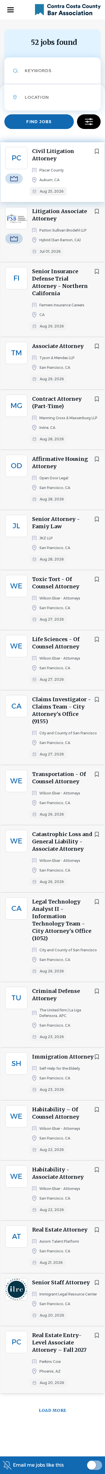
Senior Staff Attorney (61, 1282)
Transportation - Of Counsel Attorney (59, 778)
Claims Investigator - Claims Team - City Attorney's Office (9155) (61, 710)
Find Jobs (39, 121)
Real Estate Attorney (60, 1229)
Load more (52, 1410)
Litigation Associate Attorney (59, 215)
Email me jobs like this (38, 1465)
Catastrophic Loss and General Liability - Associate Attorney (62, 841)
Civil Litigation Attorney (53, 155)
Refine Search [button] (89, 121)
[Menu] (10, 9)
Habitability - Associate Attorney (58, 1173)
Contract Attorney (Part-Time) (57, 402)
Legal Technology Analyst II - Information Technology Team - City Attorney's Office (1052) (61, 920)
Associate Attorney (58, 346)
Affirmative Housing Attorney (60, 463)
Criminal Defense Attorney (56, 995)
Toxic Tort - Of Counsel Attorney (55, 583)
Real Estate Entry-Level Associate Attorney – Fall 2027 (59, 1342)
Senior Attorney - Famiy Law (56, 523)
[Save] (97, 151)
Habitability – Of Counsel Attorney (55, 1113)
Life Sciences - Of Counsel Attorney (56, 643)
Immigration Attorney (63, 1056)
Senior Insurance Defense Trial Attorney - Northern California (60, 282)
